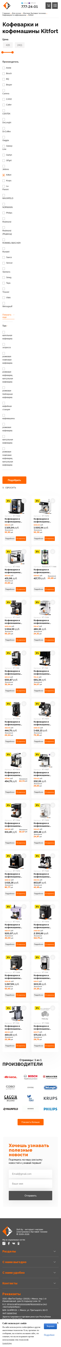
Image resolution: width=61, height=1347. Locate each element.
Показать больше (30, 1122)
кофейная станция (7, 408)
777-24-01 (29, 7)
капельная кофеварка (7, 337)
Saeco (9, 257)
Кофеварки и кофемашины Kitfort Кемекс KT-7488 (44, 571)
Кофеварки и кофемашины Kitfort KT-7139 (42, 621)
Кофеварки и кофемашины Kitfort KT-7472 (13, 875)
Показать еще (6, 316)
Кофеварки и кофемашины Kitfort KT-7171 (13, 926)
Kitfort (31, 15)
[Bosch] (30, 1077)
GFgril (9, 160)
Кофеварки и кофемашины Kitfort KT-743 (42, 672)
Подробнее (9, 538)
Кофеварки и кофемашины (14, 15)
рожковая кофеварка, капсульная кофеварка (7, 377)
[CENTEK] (30, 1087)
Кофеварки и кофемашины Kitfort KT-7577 (42, 723)
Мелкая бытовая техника (34, 13)
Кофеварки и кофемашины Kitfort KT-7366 (42, 1027)
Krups (8, 180)
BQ (7, 79)
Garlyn (9, 155)
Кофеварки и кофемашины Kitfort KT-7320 (13, 520)
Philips (9, 213)
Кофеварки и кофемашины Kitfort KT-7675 (13, 774)
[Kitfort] (30, 1098)
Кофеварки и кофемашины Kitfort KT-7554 (13, 824)
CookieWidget (7, 1343)
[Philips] (50, 1109)
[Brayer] (50, 1077)
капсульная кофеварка (7, 441)
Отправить (31, 1195)
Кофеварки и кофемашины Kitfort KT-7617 (42, 774)
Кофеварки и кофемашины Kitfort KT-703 (13, 1027)
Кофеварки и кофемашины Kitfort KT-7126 (42, 875)
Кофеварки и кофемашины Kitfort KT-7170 (42, 520)
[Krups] (50, 1098)
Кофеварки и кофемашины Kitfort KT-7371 (13, 723)
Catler (9, 105)
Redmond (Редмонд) (7, 232)
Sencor (9, 263)
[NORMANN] (30, 1109)
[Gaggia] (10, 1098)
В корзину (21, 538)
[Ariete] (10, 1077)
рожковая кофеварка (7, 429)
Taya (8, 283)
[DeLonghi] (50, 1087)
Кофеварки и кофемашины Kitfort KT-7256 (13, 977)
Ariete (8, 68)
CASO (9, 99)
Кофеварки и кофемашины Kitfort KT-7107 (13, 621)
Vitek (8, 297)
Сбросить (10, 488)
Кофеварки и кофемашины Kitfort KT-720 (13, 672)
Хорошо (50, 1326)
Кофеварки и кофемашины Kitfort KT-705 (42, 977)
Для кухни (16, 13)
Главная (6, 13)
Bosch (9, 73)
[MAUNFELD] (10, 1109)
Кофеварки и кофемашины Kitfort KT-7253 (42, 824)
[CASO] (10, 1087)
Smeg (8, 277)
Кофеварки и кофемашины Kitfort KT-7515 (13, 571)
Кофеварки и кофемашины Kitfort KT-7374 (42, 926)
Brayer (9, 85)
